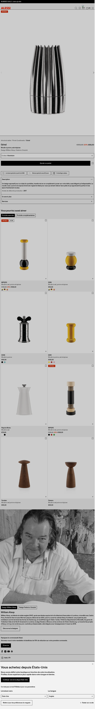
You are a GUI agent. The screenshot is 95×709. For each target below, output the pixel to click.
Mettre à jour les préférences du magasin (16, 703)
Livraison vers (7, 691)
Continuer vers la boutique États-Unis (15, 680)
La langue (51, 691)
